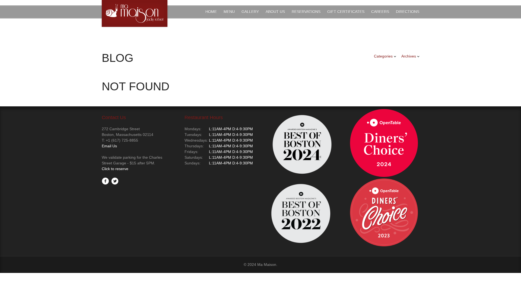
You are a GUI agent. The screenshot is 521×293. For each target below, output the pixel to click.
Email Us (109, 146)
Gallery (250, 11)
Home (211, 11)
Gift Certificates (345, 11)
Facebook (105, 180)
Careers (380, 11)
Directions (407, 11)
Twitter (114, 180)
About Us (275, 11)
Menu (229, 11)
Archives (408, 56)
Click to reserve (115, 169)
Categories (383, 56)
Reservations (306, 11)
